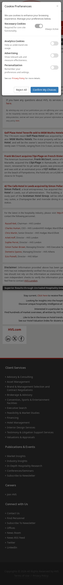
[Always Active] (39, 26)
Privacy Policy (18, 78)
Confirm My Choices (44, 89)
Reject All (21, 89)
